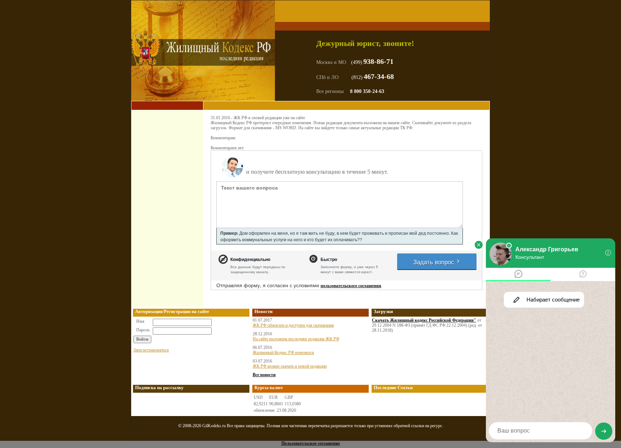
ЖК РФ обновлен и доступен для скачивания (293, 325)
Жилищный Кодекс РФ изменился (283, 352)
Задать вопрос (434, 261)
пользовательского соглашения (351, 285)
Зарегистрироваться (151, 350)
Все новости (264, 374)
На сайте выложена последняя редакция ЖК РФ (296, 338)
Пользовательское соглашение (310, 443)
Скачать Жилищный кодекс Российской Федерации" (424, 320)
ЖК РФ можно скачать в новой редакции (290, 366)
